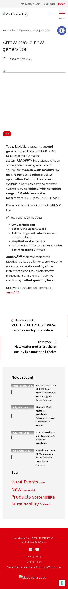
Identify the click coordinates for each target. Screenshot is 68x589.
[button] (61, 30)
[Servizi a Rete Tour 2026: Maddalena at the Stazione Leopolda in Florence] (11, 457)
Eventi (16, 483)
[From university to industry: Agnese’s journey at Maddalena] (11, 437)
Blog (14, 31)
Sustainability (25, 504)
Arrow (12, 292)
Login (61, 4)
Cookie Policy (34, 562)
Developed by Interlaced (20, 567)
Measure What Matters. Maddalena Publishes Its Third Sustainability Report (45, 416)
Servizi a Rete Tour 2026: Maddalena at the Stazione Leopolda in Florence (46, 458)
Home (6, 31)
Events (31, 482)
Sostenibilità (43, 498)
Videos (45, 504)
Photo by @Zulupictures (48, 567)
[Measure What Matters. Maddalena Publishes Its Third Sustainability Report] (11, 416)
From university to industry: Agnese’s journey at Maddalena (45, 438)
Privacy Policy (34, 557)
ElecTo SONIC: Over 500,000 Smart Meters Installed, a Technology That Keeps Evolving (46, 393)
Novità (31, 490)
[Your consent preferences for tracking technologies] (62, 583)
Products (21, 497)
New (7, 134)
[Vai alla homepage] (16, 14)
